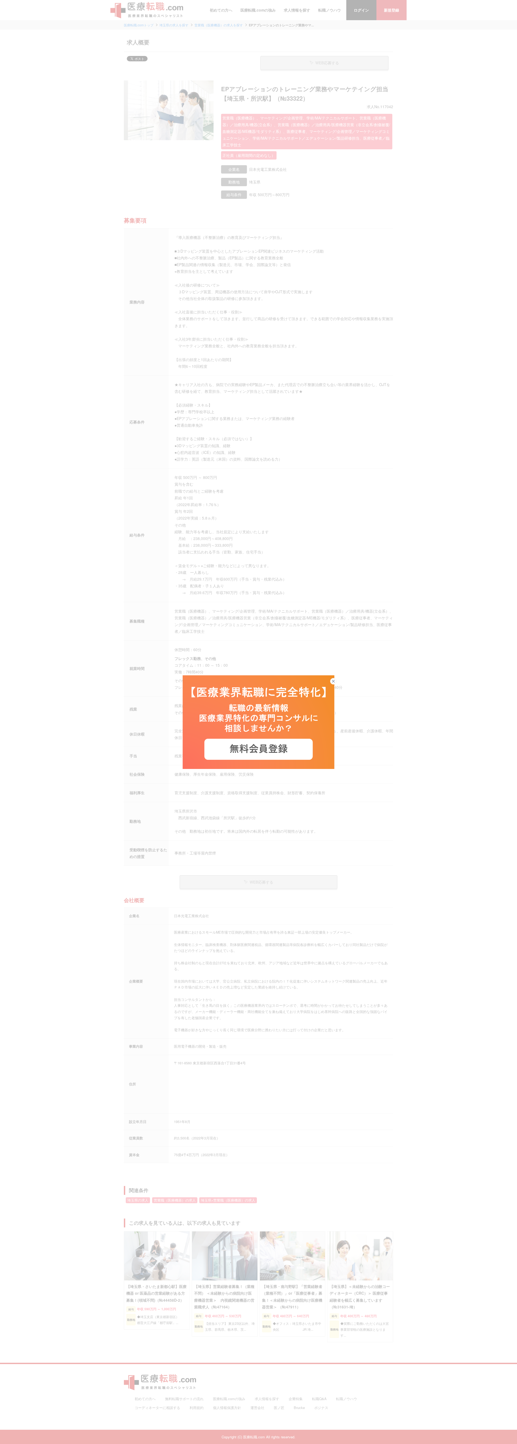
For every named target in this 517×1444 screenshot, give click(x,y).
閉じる (336, 681)
